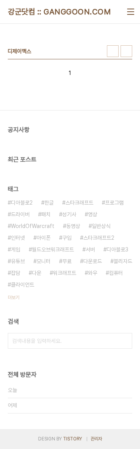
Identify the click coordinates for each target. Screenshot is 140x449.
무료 (67, 261)
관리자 (96, 439)
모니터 (44, 261)
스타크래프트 (79, 203)
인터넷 (18, 238)
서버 (90, 249)
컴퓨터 (116, 273)
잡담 (15, 273)
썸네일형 (113, 51)
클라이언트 (22, 285)
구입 (67, 238)
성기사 (69, 214)
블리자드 (123, 261)
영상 (92, 214)
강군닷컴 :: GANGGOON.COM (59, 12)
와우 (92, 273)
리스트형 (126, 51)
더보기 (13, 297)
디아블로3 (117, 249)
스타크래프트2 (98, 238)
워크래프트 (64, 273)
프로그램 (114, 203)
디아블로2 (22, 203)
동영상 (73, 226)
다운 (36, 273)
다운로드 (92, 261)
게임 (15, 249)
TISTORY (72, 439)
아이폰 (44, 238)
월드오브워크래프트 (53, 249)
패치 (46, 214)
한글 (49, 203)
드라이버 (20, 214)
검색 (124, 340)
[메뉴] (130, 11)
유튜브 (18, 261)
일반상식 (101, 226)
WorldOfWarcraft (32, 226)
